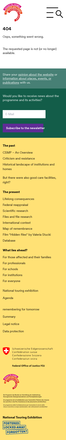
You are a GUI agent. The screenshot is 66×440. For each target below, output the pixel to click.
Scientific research (15, 211)
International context (17, 222)
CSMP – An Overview (18, 152)
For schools (10, 269)
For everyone (11, 281)
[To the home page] (13, 13)
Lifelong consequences (18, 199)
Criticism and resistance (19, 158)
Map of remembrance (17, 228)
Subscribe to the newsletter (24, 128)
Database (9, 240)
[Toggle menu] (54, 12)
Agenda (8, 298)
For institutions (12, 275)
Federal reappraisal (15, 205)
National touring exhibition (20, 290)
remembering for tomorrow (21, 309)
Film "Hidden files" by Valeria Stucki (27, 234)
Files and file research (17, 216)
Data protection (13, 331)
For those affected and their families (27, 257)
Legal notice (11, 324)
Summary (9, 316)
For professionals (14, 263)
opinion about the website (36, 74)
